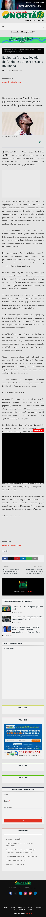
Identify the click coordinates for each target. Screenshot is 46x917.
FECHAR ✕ (38, 430)
